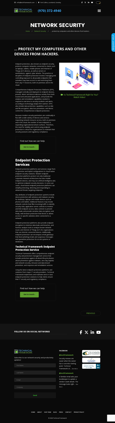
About (39, 412)
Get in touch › (29, 147)
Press (61, 412)
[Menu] (99, 10)
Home (28, 31)
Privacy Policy (79, 412)
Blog (55, 412)
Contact (68, 412)
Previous (90, 313)
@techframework (66, 355)
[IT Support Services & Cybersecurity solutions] (23, 12)
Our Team (47, 412)
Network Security (40, 31)
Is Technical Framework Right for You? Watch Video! (81, 96)
